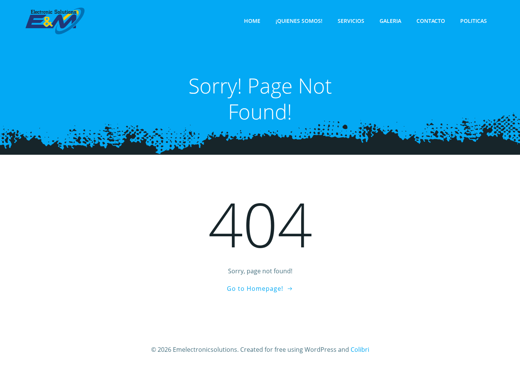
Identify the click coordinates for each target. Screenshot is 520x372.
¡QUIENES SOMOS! (299, 20)
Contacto (430, 20)
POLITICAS (473, 20)
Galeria (390, 20)
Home (252, 20)
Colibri (360, 349)
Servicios (351, 20)
